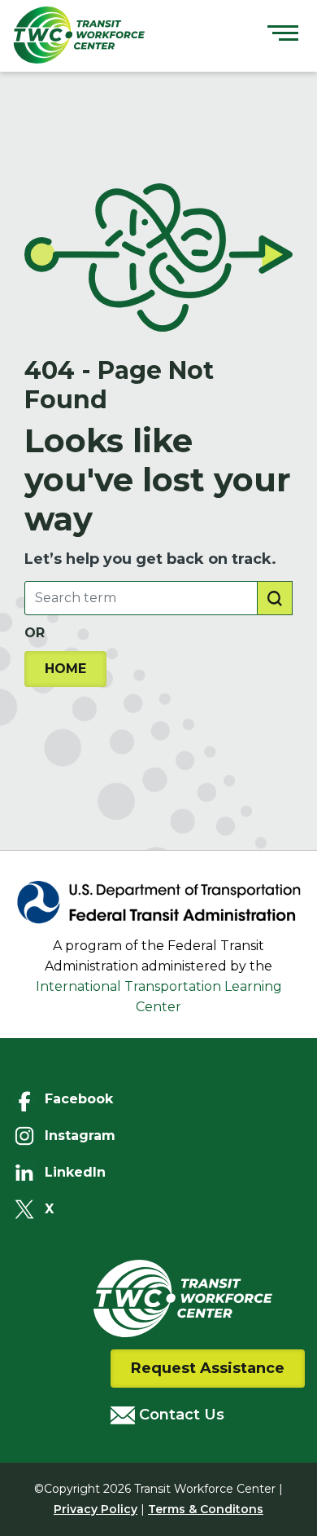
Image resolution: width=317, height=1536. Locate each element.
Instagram (80, 1135)
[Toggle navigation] (283, 35)
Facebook (79, 1099)
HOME (65, 668)
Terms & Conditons (205, 1509)
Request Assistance (207, 1368)
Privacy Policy (95, 1509)
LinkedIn (75, 1172)
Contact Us (179, 1415)
